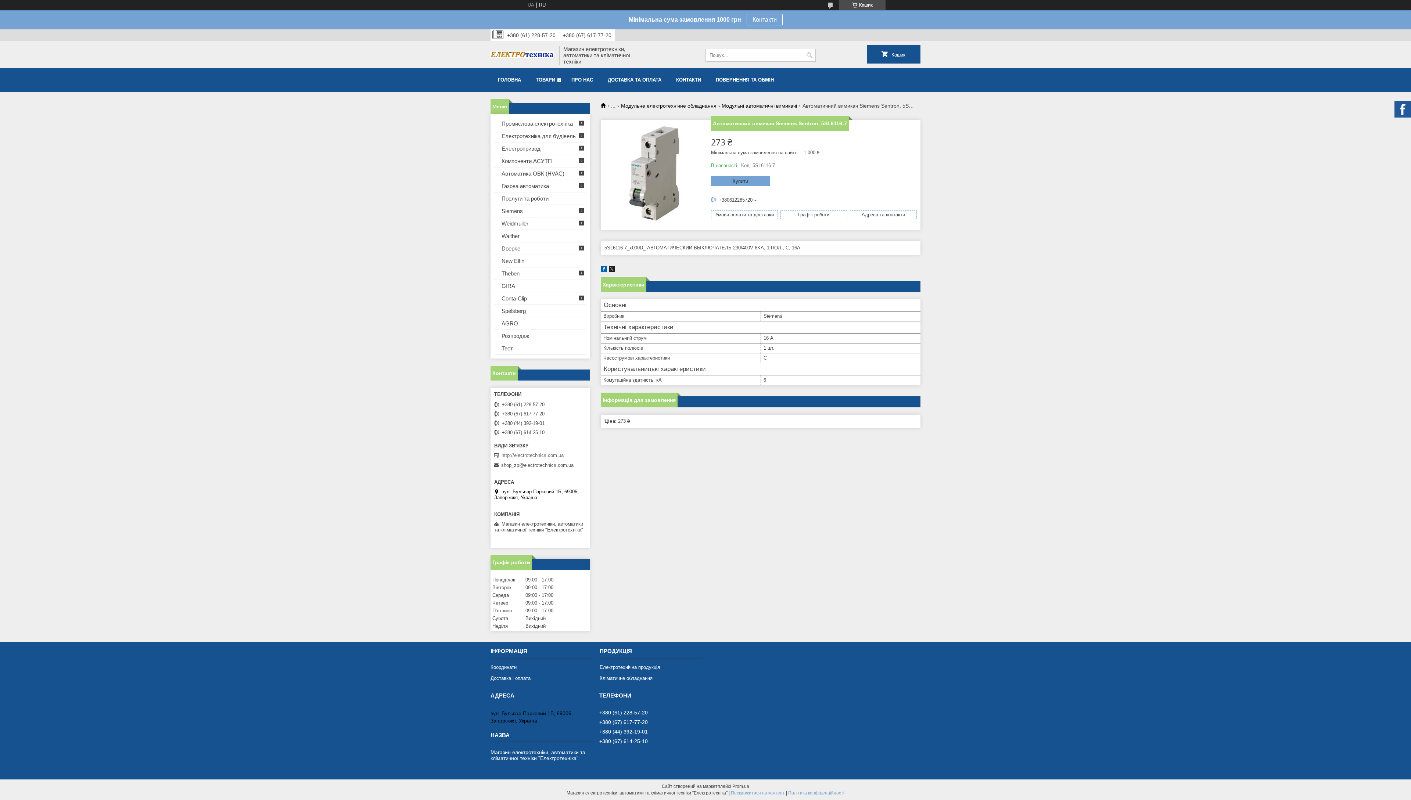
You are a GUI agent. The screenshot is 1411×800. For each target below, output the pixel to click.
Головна (509, 80)
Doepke (511, 248)
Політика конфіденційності (816, 793)
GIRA (508, 286)
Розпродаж (515, 336)
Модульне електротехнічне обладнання (669, 106)
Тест (507, 348)
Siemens (512, 211)
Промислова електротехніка (537, 123)
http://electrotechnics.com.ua (533, 455)
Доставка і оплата (511, 678)
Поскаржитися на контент (758, 793)
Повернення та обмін (745, 80)
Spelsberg (514, 311)
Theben (511, 273)
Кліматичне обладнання (626, 678)
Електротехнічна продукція (630, 667)
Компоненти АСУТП (527, 161)
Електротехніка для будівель (539, 136)
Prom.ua (740, 786)
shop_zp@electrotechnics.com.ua (537, 465)
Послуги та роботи (525, 198)
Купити (740, 181)
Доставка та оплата (634, 80)
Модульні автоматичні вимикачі (759, 106)
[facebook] (604, 270)
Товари (545, 80)
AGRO (510, 323)
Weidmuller (515, 223)
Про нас (582, 80)
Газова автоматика (525, 186)
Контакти (765, 20)
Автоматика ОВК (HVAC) (533, 173)
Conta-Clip (514, 298)
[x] (612, 270)
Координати (504, 667)
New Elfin (513, 261)
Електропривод (521, 148)
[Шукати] (809, 55)
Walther (511, 236)
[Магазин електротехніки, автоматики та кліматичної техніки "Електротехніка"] (522, 55)
